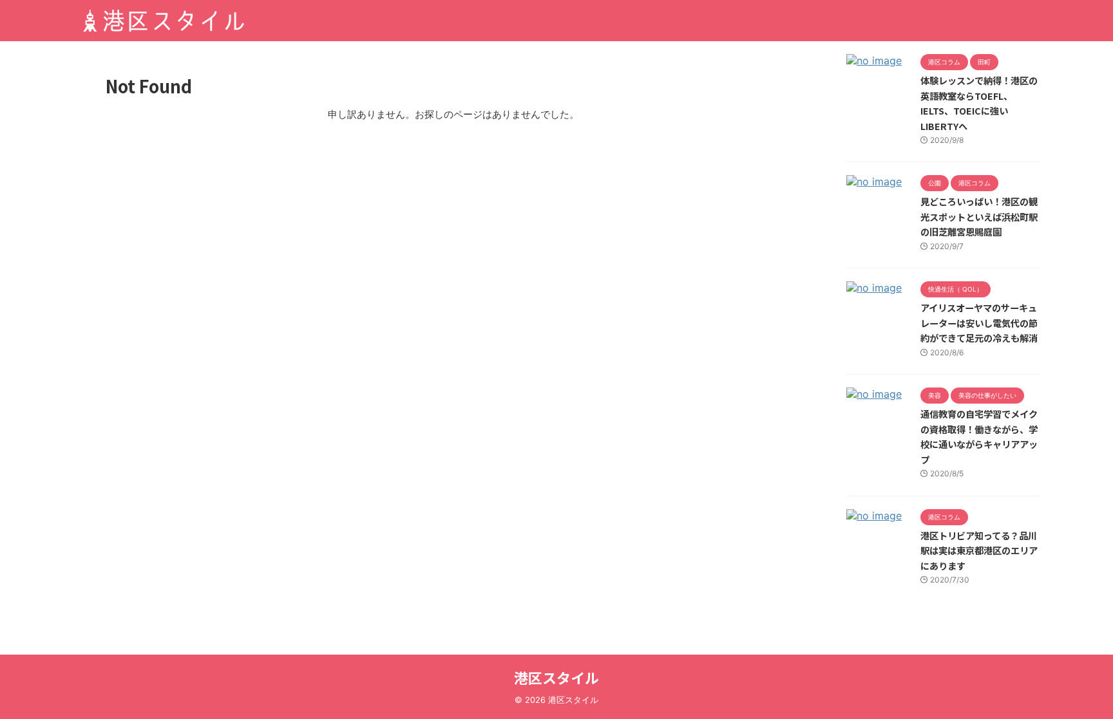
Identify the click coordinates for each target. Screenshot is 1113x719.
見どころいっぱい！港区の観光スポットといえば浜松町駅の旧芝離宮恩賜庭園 (979, 216)
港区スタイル (556, 677)
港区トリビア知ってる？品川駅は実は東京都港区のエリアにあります (979, 550)
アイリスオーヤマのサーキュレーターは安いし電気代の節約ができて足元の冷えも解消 (979, 322)
